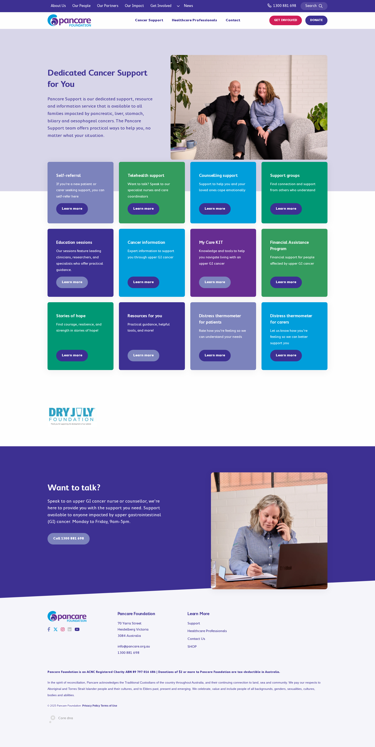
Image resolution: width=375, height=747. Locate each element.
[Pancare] (69, 20)
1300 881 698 (284, 6)
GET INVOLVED (285, 20)
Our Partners (107, 6)
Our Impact (134, 6)
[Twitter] (55, 630)
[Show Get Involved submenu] (178, 6)
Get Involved (160, 6)
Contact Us (196, 639)
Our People (81, 6)
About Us (58, 6)
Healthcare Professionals (194, 20)
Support (194, 623)
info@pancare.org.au (134, 646)
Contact (233, 20)
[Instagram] (63, 630)
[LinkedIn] (70, 630)
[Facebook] (49, 630)
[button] (72, 209)
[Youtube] (77, 630)
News (188, 6)
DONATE (316, 20)
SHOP (192, 647)
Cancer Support (149, 20)
